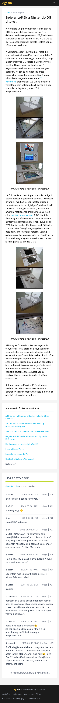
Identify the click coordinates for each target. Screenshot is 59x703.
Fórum (38, 694)
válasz (44, 494)
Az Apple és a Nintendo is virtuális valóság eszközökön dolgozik (24, 425)
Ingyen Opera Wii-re (14, 449)
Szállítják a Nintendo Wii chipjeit (19, 459)
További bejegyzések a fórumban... (29, 672)
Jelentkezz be (12, 486)
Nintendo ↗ (10, 464)
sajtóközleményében (22, 215)
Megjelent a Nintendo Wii (16, 454)
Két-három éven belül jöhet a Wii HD (21, 444)
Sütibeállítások (35, 698)
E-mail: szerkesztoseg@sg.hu (14, 698)
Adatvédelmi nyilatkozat (12, 694)
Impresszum (29, 694)
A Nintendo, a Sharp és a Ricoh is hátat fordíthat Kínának (27, 417)
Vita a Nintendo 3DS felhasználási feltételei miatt (27, 431)
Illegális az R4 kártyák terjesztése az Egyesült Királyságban (26, 437)
